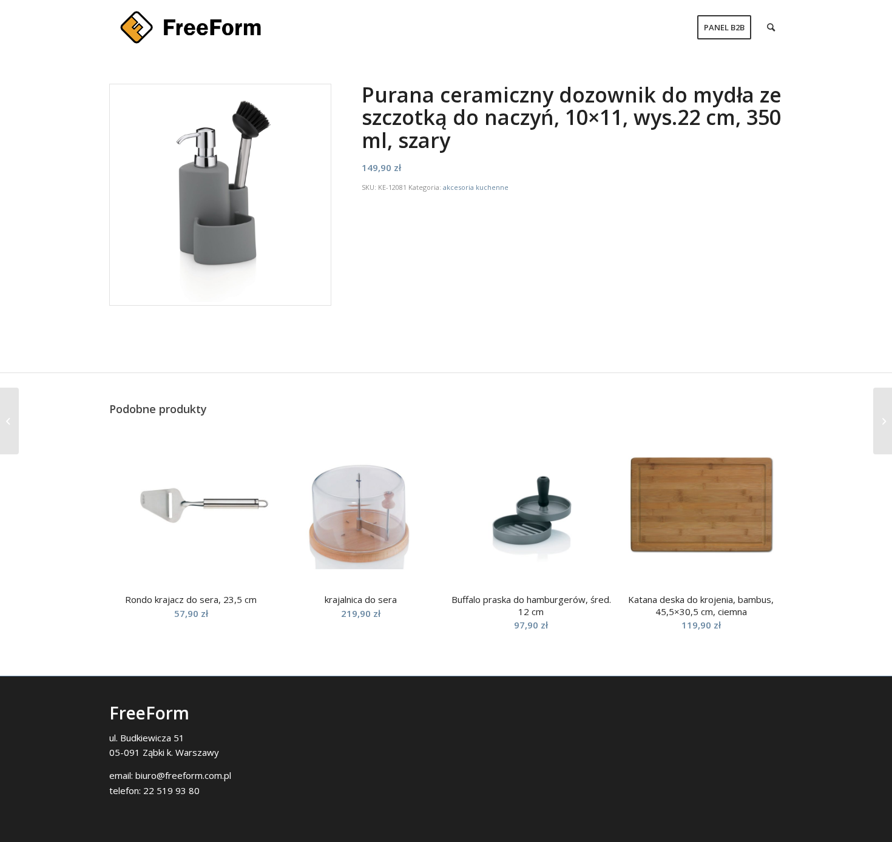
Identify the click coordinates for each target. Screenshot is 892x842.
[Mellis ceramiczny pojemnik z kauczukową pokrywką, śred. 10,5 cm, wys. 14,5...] (882, 421)
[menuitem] (724, 27)
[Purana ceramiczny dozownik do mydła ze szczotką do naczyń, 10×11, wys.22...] (9, 421)
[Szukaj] (771, 27)
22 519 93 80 (171, 790)
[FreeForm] (190, 27)
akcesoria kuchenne (476, 187)
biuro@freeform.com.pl (183, 775)
